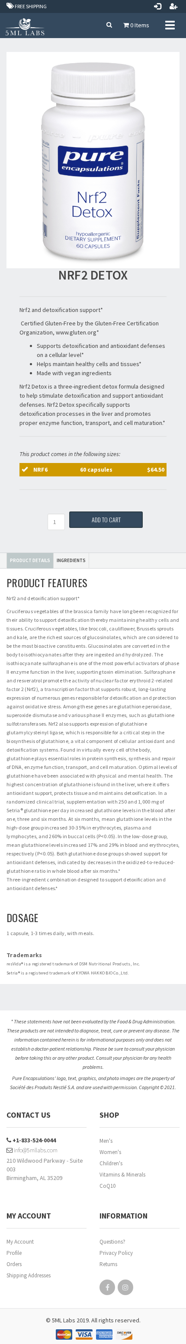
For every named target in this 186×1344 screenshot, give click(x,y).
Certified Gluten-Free (47, 323)
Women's (110, 1152)
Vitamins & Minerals (122, 1174)
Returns (108, 1264)
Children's (110, 1163)
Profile (14, 1253)
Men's (105, 1141)
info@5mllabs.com (35, 1150)
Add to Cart (106, 519)
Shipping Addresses (28, 1275)
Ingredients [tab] (71, 560)
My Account (20, 1241)
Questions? (112, 1241)
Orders (14, 1264)
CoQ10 (107, 1186)
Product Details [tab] (30, 560)
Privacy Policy (116, 1253)
